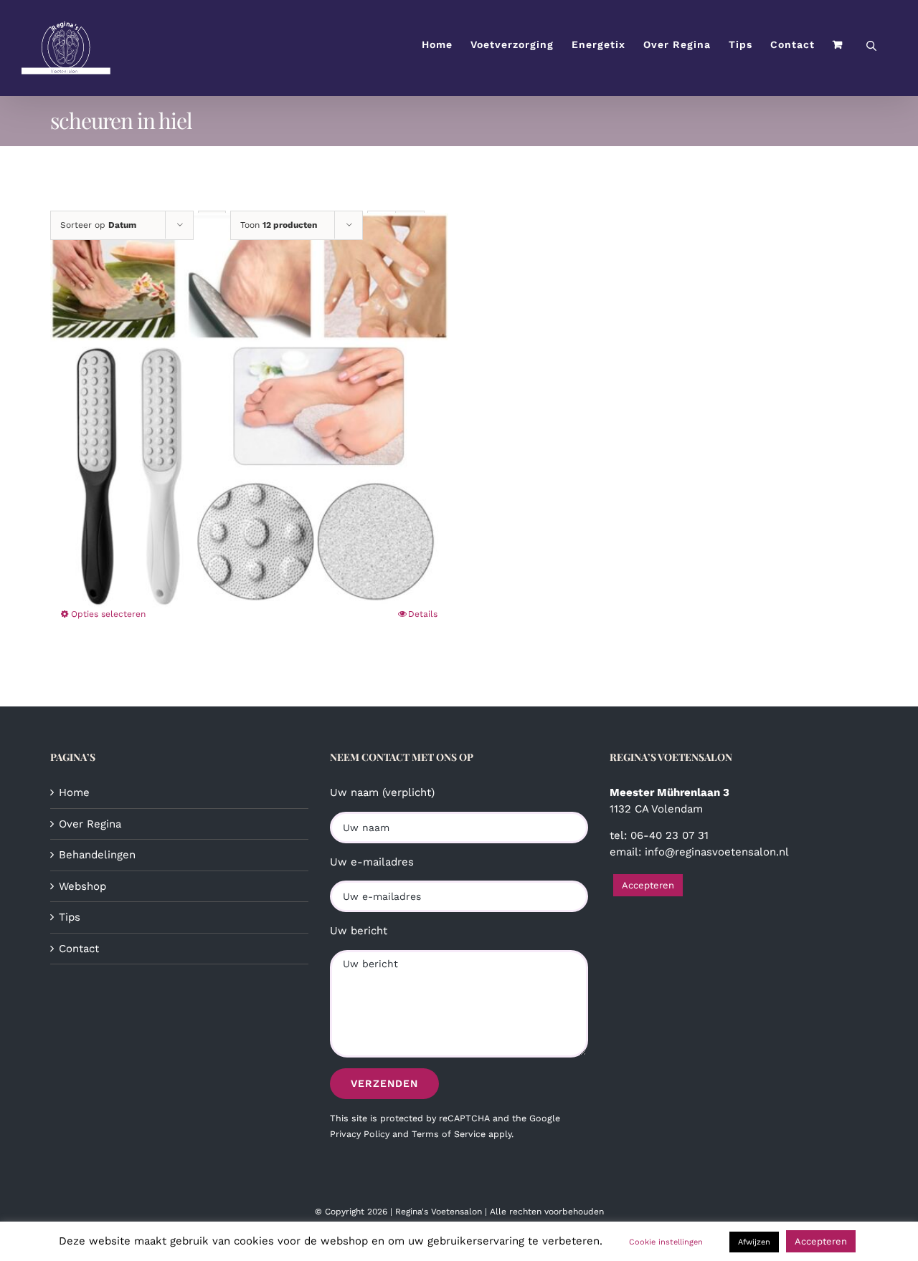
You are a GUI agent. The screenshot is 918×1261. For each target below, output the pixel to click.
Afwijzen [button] (754, 1242)
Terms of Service (449, 1133)
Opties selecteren (108, 614)
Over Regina (90, 824)
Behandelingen (97, 854)
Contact (79, 948)
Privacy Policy (359, 1133)
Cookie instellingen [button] (666, 1242)
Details (422, 614)
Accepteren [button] (648, 885)
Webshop (82, 886)
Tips (69, 917)
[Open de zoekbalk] (871, 44)
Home (74, 792)
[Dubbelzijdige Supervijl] (249, 412)
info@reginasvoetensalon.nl (717, 851)
